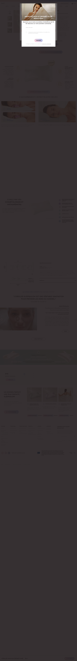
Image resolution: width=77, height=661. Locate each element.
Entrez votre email (29, 27)
